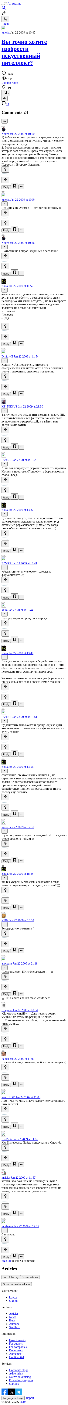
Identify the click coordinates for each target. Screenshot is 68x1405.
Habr (22, 1401)
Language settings (13, 1398)
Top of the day (11, 1277)
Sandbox (14, 1327)
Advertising (16, 1373)
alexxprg (7, 963)
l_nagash (7, 1010)
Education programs (21, 1380)
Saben (5, 1058)
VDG (5, 920)
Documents (16, 1350)
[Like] (5, 169)
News (12, 1317)
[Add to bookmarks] (14, 186)
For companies (18, 1347)
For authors (16, 1343)
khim (5, 610)
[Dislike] (5, 180)
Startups (14, 1383)
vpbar (5, 827)
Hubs (12, 1320)
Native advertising (20, 1376)
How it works (17, 1340)
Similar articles (30, 1277)
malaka (6, 1177)
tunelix (6, 32)
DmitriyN (7, 356)
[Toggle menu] (3, 4)
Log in (13, 1297)
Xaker (5, 133)
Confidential (16, 1357)
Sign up (6, 1260)
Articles (13, 1313)
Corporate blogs (18, 1370)
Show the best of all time (16, 1284)
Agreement (15, 1353)
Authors (14, 1323)
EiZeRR (7, 460)
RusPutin (7, 1139)
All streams (14, 3)
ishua (5, 286)
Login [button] (5, 23)
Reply (6, 187)
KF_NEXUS (9, 406)
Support (29, 1398)
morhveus (7, 1226)
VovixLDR (8, 1097)
